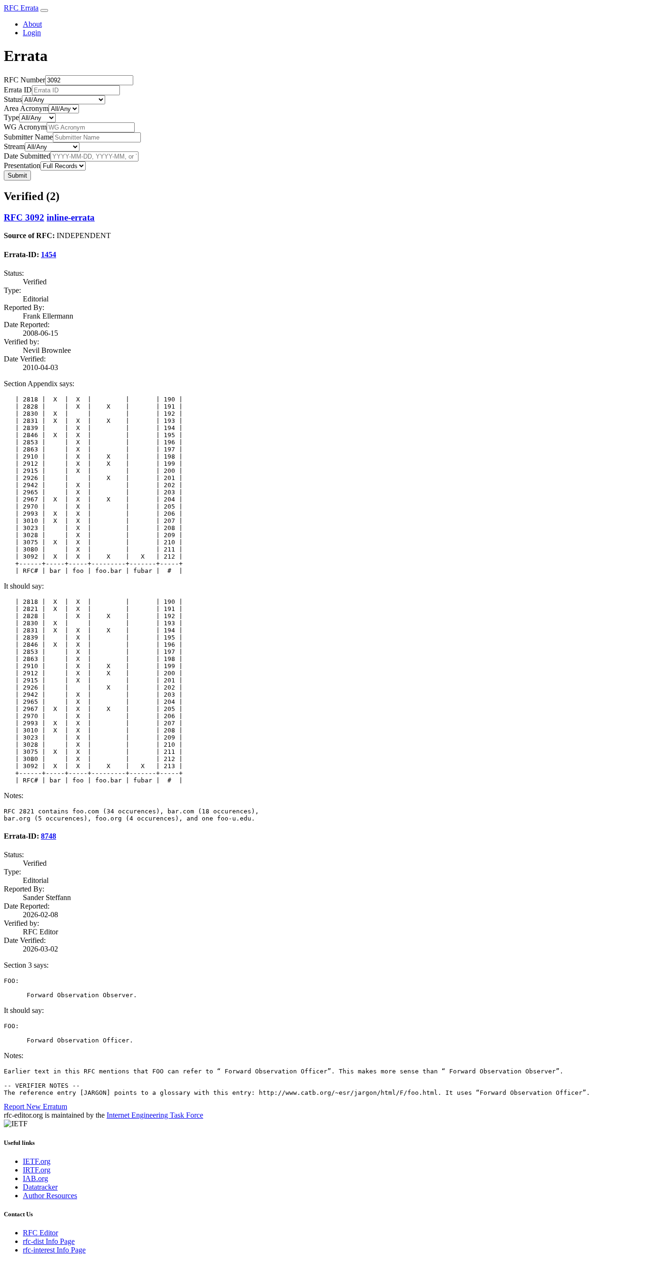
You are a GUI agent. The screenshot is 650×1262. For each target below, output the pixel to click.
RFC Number (24, 80)
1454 (48, 254)
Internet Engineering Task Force (155, 1115)
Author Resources (50, 1196)
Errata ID (18, 90)
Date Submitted (27, 156)
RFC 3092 (24, 217)
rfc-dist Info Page (49, 1241)
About (32, 24)
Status (13, 99)
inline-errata (71, 217)
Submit (17, 175)
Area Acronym (26, 108)
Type (11, 117)
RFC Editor (40, 1233)
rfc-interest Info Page (54, 1250)
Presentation (22, 165)
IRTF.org (36, 1170)
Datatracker (40, 1187)
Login (32, 33)
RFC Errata (21, 8)
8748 (48, 836)
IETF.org (36, 1161)
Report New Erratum (35, 1106)
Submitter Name (28, 137)
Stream (14, 146)
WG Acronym (25, 127)
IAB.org (35, 1178)
